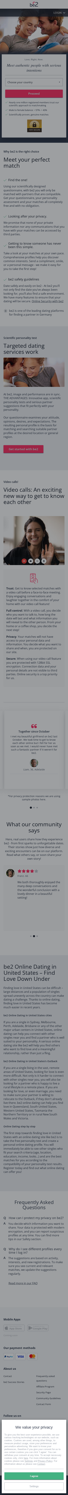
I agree (34, 1476)
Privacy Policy (45, 1461)
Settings (29, 1461)
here (26, 1458)
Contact (41, 1463)
